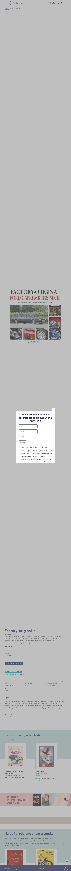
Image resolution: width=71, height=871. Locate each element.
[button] (53, 409)
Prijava (22, 442)
